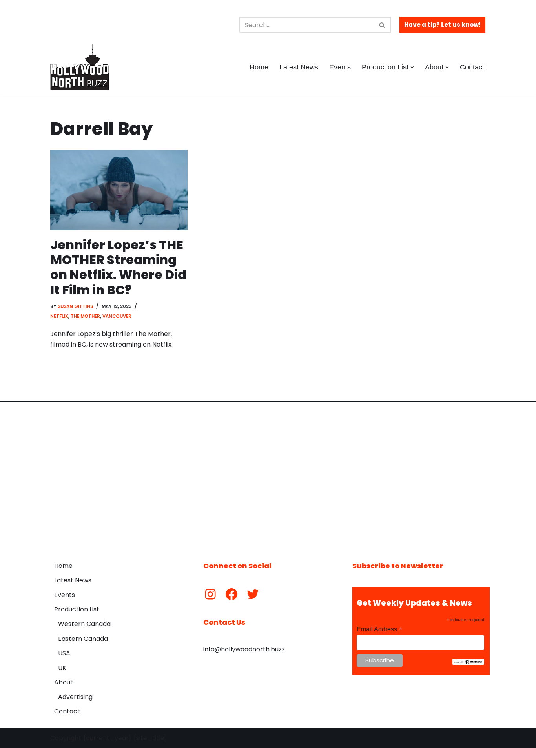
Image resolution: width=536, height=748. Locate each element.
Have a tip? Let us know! (442, 24)
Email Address (379, 629)
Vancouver (116, 316)
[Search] (382, 25)
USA (64, 653)
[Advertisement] (268, 476)
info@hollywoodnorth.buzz (244, 649)
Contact (472, 67)
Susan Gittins (75, 306)
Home (259, 67)
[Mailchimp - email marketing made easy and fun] (468, 663)
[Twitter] (253, 594)
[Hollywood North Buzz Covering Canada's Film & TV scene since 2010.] (79, 67)
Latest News (298, 67)
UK (62, 667)
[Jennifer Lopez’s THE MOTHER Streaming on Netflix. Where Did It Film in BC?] (119, 190)
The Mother (85, 316)
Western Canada (84, 623)
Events (340, 67)
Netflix (59, 316)
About (63, 682)
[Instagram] (210, 594)
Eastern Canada (83, 638)
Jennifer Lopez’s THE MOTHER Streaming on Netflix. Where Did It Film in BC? (118, 267)
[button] (412, 67)
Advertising (75, 696)
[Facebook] (231, 594)
